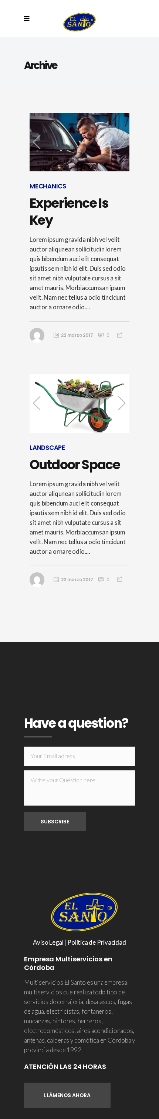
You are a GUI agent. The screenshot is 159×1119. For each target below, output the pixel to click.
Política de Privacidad (96, 942)
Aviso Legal (48, 942)
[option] (79, 142)
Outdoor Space (75, 464)
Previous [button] (37, 142)
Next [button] (122, 142)
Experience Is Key (69, 211)
